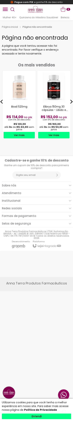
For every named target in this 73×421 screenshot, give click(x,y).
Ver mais (19, 135)
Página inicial (10, 27)
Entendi (37, 416)
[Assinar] (57, 175)
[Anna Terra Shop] (35, 9)
